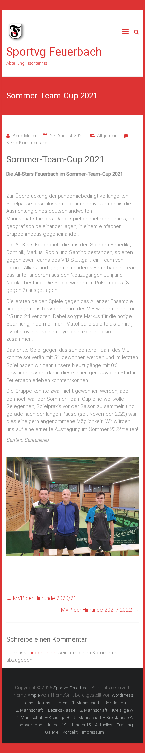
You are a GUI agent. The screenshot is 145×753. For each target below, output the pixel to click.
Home (27, 702)
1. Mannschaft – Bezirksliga (99, 702)
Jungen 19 (56, 724)
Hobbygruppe (29, 724)
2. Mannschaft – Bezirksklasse (45, 710)
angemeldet (43, 653)
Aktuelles (103, 724)
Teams (43, 702)
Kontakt (70, 732)
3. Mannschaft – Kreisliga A (106, 710)
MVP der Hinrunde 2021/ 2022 (100, 610)
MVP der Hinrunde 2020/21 (41, 598)
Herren (61, 702)
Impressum (93, 732)
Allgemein (107, 135)
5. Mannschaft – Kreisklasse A (103, 717)
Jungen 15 (81, 724)
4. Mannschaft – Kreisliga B (42, 717)
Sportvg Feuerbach (54, 51)
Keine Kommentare (26, 142)
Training (125, 724)
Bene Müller (24, 135)
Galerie (51, 732)
